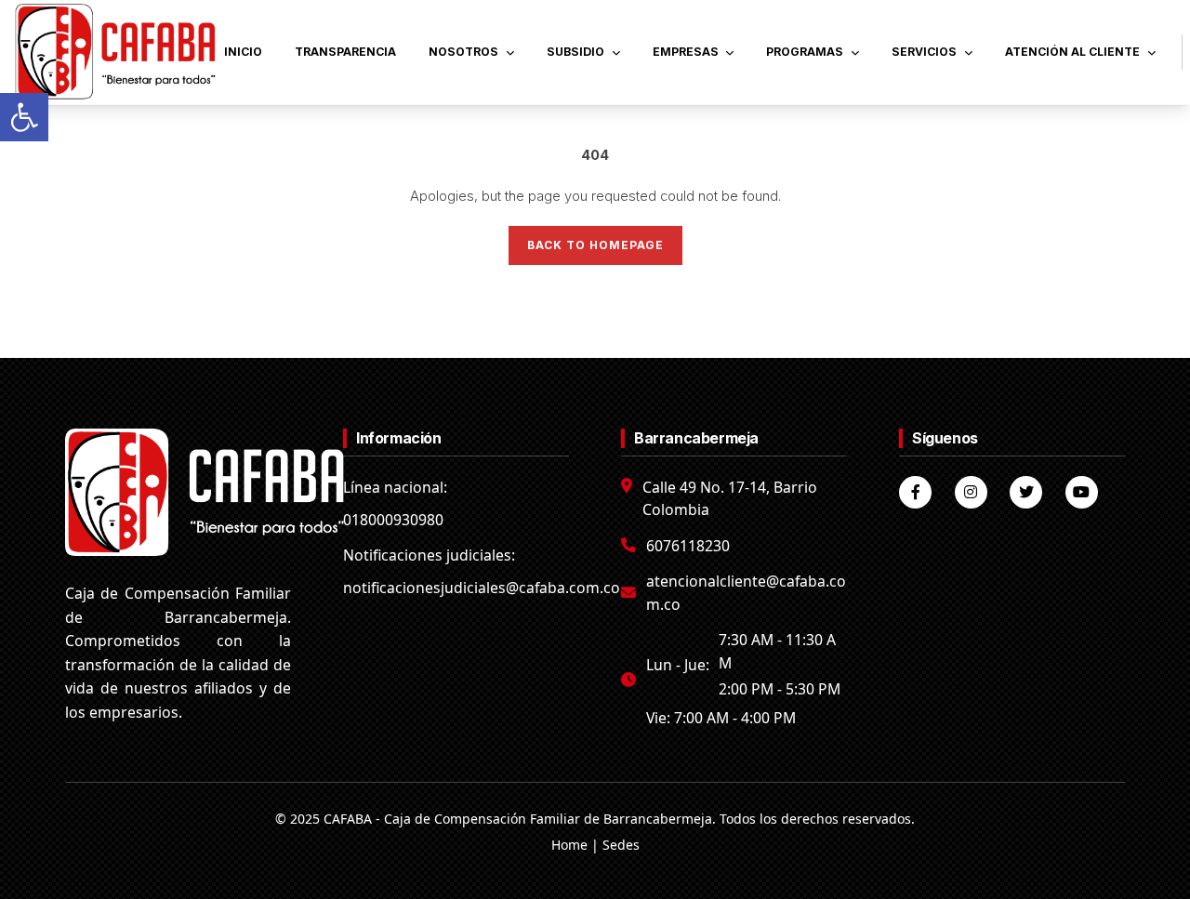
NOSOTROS (463, 52)
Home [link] (569, 844)
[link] (24, 117)
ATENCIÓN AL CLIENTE (1072, 52)
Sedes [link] (621, 844)
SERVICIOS (924, 52)
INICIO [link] (243, 52)
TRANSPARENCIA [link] (345, 52)
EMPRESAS (686, 52)
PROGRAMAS (804, 52)
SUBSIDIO (575, 52)
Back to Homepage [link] (595, 245)
